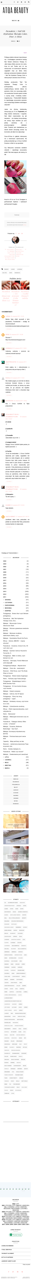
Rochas (19, 1062)
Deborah (23, 945)
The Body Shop (19, 1074)
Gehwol (7, 970)
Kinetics (22, 988)
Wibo (6, 1084)
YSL (10, 1084)
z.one (12, 1093)
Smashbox (7, 1071)
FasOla (8, 378)
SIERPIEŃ (23, 1207)
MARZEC (18, 1205)
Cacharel (20, 933)
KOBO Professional (9, 985)
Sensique (13, 1068)
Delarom (13, 948)
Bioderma (18, 927)
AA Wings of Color (13, 902)
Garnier (20, 967)
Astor (24, 905)
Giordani (13, 970)
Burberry (13, 933)
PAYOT (25, 1044)
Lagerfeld (7, 1004)
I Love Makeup (16, 976)
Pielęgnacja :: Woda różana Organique (15, 676)
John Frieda (14, 982)
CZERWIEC (11, 1207)
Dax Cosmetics (15, 945)
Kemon (24, 985)
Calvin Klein (8, 936)
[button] (15, 20)
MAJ (5, 1207)
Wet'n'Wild (24, 1081)
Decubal (7, 948)
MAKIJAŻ (16, 779)
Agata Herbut (10, 516)
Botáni (15, 930)
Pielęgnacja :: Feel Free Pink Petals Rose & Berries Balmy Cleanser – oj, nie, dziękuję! (16, 857)
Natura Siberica (20, 1034)
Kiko (16, 988)
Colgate (19, 942)
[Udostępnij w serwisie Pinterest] (22, 234)
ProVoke (7, 1059)
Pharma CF (7, 1053)
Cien (24, 939)
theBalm (7, 1093)
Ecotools (7, 961)
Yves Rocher (16, 1084)
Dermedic (7, 951)
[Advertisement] (16, 1147)
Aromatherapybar (9, 905)
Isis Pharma (20, 979)
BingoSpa (7, 924)
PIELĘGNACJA (16, 784)
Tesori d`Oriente (9, 1074)
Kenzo (6, 988)
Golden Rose (21, 970)
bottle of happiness (7, 1257)
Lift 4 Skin (7, 1007)
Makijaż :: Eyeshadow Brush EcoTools (15, 638)
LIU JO (19, 994)
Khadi (11, 988)
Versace (7, 1081)
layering (19, 269)
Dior (25, 954)
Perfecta (7, 1050)
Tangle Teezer (19, 1071)
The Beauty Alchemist (7, 1253)
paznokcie (17, 272)
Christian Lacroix (16, 939)
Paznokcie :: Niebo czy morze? (13, 751)
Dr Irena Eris (12, 957)
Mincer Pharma (19, 1025)
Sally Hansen (8, 1065)
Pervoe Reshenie (15, 1050)
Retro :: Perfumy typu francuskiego (14, 678)
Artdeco (19, 905)
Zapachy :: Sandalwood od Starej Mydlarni (16, 873)
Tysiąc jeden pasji (6, 1249)
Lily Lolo (14, 1007)
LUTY (17, 1204)
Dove (6, 957)
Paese (6, 1047)
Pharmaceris (15, 1053)
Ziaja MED (24, 1087)
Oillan (12, 1041)
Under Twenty (13, 1077)
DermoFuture (18, 954)
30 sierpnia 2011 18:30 (19, 348)
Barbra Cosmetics (23, 911)
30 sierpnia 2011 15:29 (17, 316)
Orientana (7, 1044)
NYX (24, 1031)
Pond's (20, 1056)
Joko (20, 982)
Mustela (7, 1031)
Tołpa (6, 1077)
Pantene (18, 1047)
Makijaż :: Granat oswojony (11, 691)
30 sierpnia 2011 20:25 (17, 505)
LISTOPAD (24, 1208)
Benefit (24, 917)
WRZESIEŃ (7, 1208)
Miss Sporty (8, 1028)
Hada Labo (7, 976)
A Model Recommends (7, 1245)
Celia (20, 936)
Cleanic (7, 942)
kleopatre (9, 401)
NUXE (20, 1031)
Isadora (12, 979)
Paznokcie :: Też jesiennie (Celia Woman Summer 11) (15, 298)
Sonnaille (9, 348)
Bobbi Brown (8, 930)
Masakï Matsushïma (10, 1019)
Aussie (6, 908)
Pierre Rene (13, 1056)
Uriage (21, 1077)
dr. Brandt (18, 1090)
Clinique (13, 942)
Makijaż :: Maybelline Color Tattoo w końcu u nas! (16, 889)
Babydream (8, 911)
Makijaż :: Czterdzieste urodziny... (14, 706)
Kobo (6, 991)
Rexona (6, 1062)
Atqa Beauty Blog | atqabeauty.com (9, 1277)
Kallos (18, 985)
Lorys (15, 1010)
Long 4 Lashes (8, 1010)
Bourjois (21, 930)
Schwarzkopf (17, 1065)
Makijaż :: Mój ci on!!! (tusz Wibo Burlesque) (16, 841)
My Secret (13, 1031)
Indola (23, 976)
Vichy (12, 1081)
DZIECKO (16, 792)
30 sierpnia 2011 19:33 (17, 378)
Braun (6, 933)
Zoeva (11, 1090)
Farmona (7, 967)
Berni (7, 334)
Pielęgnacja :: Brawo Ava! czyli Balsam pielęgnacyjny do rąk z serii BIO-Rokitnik (9, 254)
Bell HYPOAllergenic (14, 917)
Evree (23, 964)
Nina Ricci (14, 1037)
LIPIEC (17, 1207)
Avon (16, 908)
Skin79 (26, 1068)
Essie (12, 964)
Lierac (20, 1004)
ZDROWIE (15, 798)
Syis (13, 1071)
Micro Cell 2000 (9, 1025)
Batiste (24, 914)
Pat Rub (25, 1047)
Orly (20, 1044)
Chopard (7, 939)
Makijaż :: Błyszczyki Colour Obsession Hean (20, 253)
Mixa (20, 1028)
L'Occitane (18, 991)
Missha (14, 1028)
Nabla (6, 1034)
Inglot (6, 979)
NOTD (10, 272)
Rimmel (13, 1062)
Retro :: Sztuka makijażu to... (12, 749)
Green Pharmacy (21, 973)
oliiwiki (8, 505)
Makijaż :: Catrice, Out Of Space (13, 694)
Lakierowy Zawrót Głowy (8, 1261)
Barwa (6, 914)
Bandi (14, 911)
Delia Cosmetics (22, 948)
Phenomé (23, 1053)
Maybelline (8, 1022)
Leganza (14, 1004)
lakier (13, 269)
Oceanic (7, 1041)
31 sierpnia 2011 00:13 (22, 516)
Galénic (14, 967)
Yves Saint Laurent (10, 1087)
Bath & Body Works (15, 914)
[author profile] (15, 239)
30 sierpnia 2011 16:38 (16, 334)
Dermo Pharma (8, 954)
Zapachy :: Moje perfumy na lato (13, 741)
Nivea (20, 1037)
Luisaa (8, 316)
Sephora (20, 1068)
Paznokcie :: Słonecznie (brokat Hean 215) (6, 296)
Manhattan (7, 1016)
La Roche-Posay (8, 997)
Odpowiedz (8, 329)
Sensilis (7, 1068)
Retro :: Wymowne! (9, 714)
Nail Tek (4, 272)
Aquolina (22, 902)
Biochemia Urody (9, 927)
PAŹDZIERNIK (15, 1208)
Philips (6, 1056)
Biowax (25, 927)
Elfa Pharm (14, 961)
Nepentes (7, 1037)
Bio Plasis (13, 924)
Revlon (23, 1059)
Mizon (25, 1028)
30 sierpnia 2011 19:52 (20, 401)
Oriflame (14, 1044)
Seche (24, 1065)
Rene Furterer (15, 1059)
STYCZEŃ (8, 1205)
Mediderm (15, 1022)
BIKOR (21, 908)
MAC (12, 1013)
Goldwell (7, 973)
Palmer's (12, 1047)
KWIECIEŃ (26, 1205)
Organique (19, 1041)
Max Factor (20, 1019)
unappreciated (11, 362)
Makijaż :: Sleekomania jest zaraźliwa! (15, 754)
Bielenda (7, 921)
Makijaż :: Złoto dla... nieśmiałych (14, 668)
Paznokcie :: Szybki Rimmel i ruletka (25, 294)
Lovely (21, 1010)
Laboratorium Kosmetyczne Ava (13, 1001)
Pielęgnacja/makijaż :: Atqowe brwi (14, 665)
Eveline (18, 964)
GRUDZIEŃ (15, 1210)
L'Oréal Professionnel (10, 994)
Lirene (25, 1007)
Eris (21, 961)
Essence (6, 269)
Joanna (7, 982)
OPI (25, 1037)
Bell (6, 917)
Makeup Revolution (20, 1013)
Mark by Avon (21, 1016)
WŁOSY (16, 787)
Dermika (14, 951)
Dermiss (20, 951)
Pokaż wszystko (26, 1264)
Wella (17, 1081)
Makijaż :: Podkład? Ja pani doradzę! (16, 825)
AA (5, 902)
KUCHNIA (16, 795)
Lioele (20, 1007)
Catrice (15, 936)
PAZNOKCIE (16, 781)
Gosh (13, 973)
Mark (14, 1016)
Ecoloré (20, 957)
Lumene (7, 1013)
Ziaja (18, 1087)
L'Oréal (25, 991)
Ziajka (6, 1090)
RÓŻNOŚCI (16, 803)
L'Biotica (11, 991)
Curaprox (7, 945)
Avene (11, 908)
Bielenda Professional (17, 921)
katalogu (24, 224)
